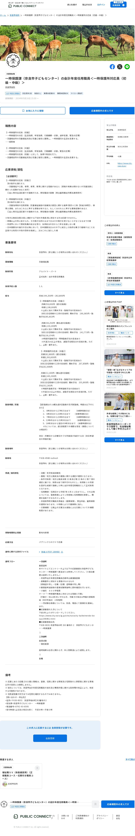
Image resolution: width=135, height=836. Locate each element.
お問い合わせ (65, 817)
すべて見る (119, 292)
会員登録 (50, 738)
